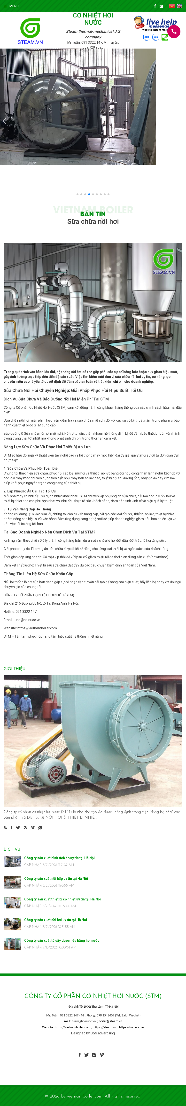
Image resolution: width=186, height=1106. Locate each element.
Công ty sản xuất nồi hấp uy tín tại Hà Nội (56, 879)
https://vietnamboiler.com (37, 628)
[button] (4, 121)
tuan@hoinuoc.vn (84, 1021)
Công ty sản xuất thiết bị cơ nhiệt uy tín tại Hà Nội (62, 899)
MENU (14, 6)
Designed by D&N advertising (93, 1033)
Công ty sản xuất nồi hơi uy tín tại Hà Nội (55, 920)
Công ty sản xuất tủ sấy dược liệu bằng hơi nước (61, 940)
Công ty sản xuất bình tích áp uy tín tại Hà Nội (59, 858)
